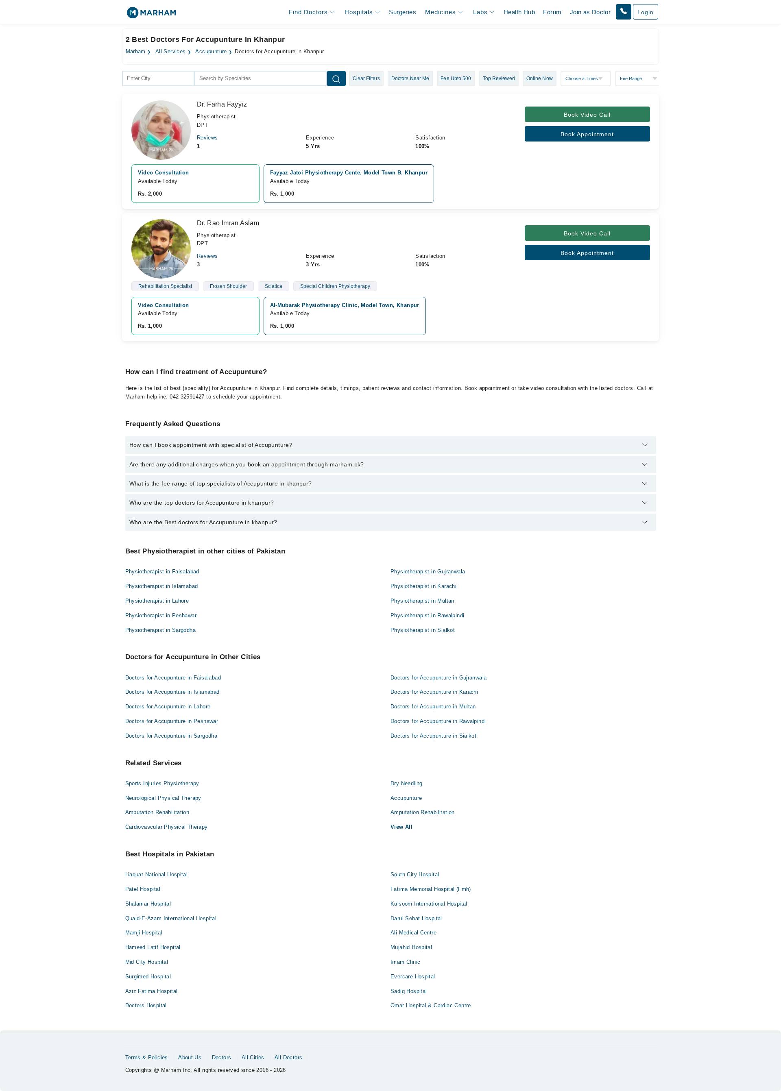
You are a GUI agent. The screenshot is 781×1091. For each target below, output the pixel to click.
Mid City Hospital (146, 962)
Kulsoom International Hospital (428, 904)
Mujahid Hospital (411, 947)
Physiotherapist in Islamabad (161, 586)
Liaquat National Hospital (156, 874)
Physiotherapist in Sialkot (422, 630)
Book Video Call (587, 114)
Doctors (221, 1057)
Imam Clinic (405, 962)
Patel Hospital (142, 889)
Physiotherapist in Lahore (157, 601)
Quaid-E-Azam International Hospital (171, 918)
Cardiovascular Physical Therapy (166, 827)
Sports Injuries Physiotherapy (162, 783)
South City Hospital (414, 874)
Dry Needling (406, 783)
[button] (623, 12)
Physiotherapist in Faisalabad (162, 571)
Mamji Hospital (143, 933)
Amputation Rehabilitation (157, 812)
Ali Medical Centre (413, 933)
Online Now (539, 78)
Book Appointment (587, 134)
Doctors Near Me (410, 78)
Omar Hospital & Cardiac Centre (430, 1005)
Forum (552, 12)
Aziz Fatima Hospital (151, 991)
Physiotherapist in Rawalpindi (427, 615)
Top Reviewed (499, 78)
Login (645, 12)
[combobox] (158, 78)
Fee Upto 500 (456, 78)
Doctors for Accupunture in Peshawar (171, 721)
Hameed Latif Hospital (153, 947)
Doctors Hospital (146, 1005)
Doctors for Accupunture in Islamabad (172, 692)
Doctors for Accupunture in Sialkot (433, 736)
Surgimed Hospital (148, 976)
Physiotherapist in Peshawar (161, 615)
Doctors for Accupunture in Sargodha (171, 736)
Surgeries (402, 12)
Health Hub (519, 12)
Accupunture (211, 51)
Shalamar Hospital (148, 904)
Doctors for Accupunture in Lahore (168, 706)
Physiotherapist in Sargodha (160, 630)
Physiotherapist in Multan (422, 601)
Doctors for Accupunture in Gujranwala (438, 678)
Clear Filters (366, 78)
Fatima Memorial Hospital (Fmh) (430, 889)
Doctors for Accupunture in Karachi (434, 692)
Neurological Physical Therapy (163, 798)
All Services (170, 51)
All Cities (253, 1057)
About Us (189, 1057)
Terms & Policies (146, 1057)
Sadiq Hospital (408, 991)
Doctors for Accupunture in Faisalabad (173, 678)
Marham (136, 51)
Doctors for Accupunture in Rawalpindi (438, 721)
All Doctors (288, 1057)
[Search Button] (336, 78)
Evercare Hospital (412, 976)
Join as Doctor (590, 12)
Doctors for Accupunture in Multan (433, 706)
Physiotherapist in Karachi (423, 586)
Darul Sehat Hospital (416, 918)
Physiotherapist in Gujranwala (427, 571)
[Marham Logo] (151, 15)
